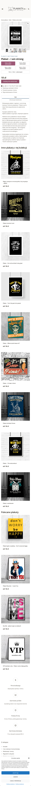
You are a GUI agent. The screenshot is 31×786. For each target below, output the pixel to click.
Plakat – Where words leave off (11, 343)
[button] (29, 758)
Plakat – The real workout (10, 463)
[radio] (8, 63)
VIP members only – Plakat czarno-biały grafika (15, 666)
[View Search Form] (28, 9)
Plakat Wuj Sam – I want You (10, 586)
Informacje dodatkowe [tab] (15, 100)
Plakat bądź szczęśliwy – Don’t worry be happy (15, 546)
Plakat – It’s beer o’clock (9, 383)
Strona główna (4, 20)
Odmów (15, 777)
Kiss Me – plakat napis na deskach (12, 626)
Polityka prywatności (10, 784)
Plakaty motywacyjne (9, 56)
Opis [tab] (15, 97)
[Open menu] (2, 9)
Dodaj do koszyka (10, 81)
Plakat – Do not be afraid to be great (12, 263)
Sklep (10, 20)
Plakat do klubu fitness (9, 423)
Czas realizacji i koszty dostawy (11, 749)
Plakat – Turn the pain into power (12, 303)
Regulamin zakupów (8, 754)
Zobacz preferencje (15, 780)
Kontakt (5, 746)
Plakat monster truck (8, 223)
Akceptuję (15, 773)
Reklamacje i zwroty (8, 751)
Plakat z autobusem (8, 503)
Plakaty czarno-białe (17, 20)
